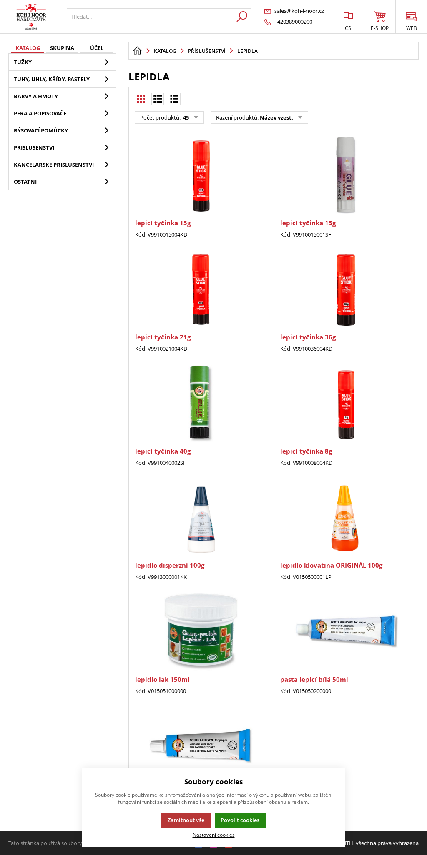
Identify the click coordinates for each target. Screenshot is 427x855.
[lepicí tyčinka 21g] (201, 289)
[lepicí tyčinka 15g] (201, 175)
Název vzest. (276, 117)
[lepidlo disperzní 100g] (201, 517)
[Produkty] (31, 16)
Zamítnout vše (186, 820)
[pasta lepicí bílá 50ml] (346, 632)
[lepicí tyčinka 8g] (346, 403)
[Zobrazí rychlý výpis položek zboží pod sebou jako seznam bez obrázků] (174, 99)
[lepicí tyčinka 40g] (201, 403)
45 (185, 117)
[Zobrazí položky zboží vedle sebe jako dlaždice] (157, 99)
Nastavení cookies (214, 834)
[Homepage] (137, 50)
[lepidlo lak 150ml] (201, 632)
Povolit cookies (240, 820)
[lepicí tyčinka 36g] (346, 289)
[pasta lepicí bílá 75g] (201, 746)
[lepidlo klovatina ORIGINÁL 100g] (346, 517)
